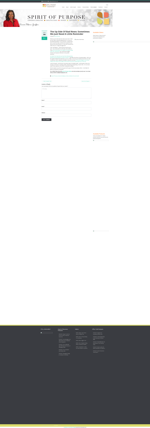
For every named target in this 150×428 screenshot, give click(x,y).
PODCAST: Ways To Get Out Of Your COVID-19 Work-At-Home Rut (64, 335)
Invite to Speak (73, 7)
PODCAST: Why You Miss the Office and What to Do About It (99, 348)
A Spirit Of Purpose (54, 75)
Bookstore (101, 7)
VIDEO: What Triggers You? (81, 340)
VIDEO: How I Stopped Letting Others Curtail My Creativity (81, 343)
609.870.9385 (44, 1)
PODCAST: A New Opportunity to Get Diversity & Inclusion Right (99, 338)
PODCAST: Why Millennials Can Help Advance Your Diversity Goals (99, 343)
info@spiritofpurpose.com (53, 1)
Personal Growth (76, 75)
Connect (106, 7)
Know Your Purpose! (86, 81)
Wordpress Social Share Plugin (70, 427)
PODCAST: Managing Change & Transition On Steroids (64, 354)
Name (43, 100)
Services (79, 7)
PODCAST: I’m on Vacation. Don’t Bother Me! (64, 350)
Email (43, 106)
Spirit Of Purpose (57, 36)
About (67, 7)
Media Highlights (94, 7)
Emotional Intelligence (62, 75)
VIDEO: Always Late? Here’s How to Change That (81, 333)
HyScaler (59, 425)
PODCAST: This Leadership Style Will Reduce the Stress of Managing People (64, 346)
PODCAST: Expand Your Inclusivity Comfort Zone (97, 333)
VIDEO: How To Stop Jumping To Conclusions (81, 337)
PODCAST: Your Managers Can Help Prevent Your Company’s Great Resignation (65, 341)
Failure (67, 75)
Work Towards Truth (46, 81)
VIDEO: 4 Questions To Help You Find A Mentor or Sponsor (81, 347)
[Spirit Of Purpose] (49, 5)
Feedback (70, 75)
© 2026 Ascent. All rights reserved (47, 425)
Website (43, 112)
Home (63, 7)
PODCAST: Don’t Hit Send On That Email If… (98, 351)
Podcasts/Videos (85, 7)
